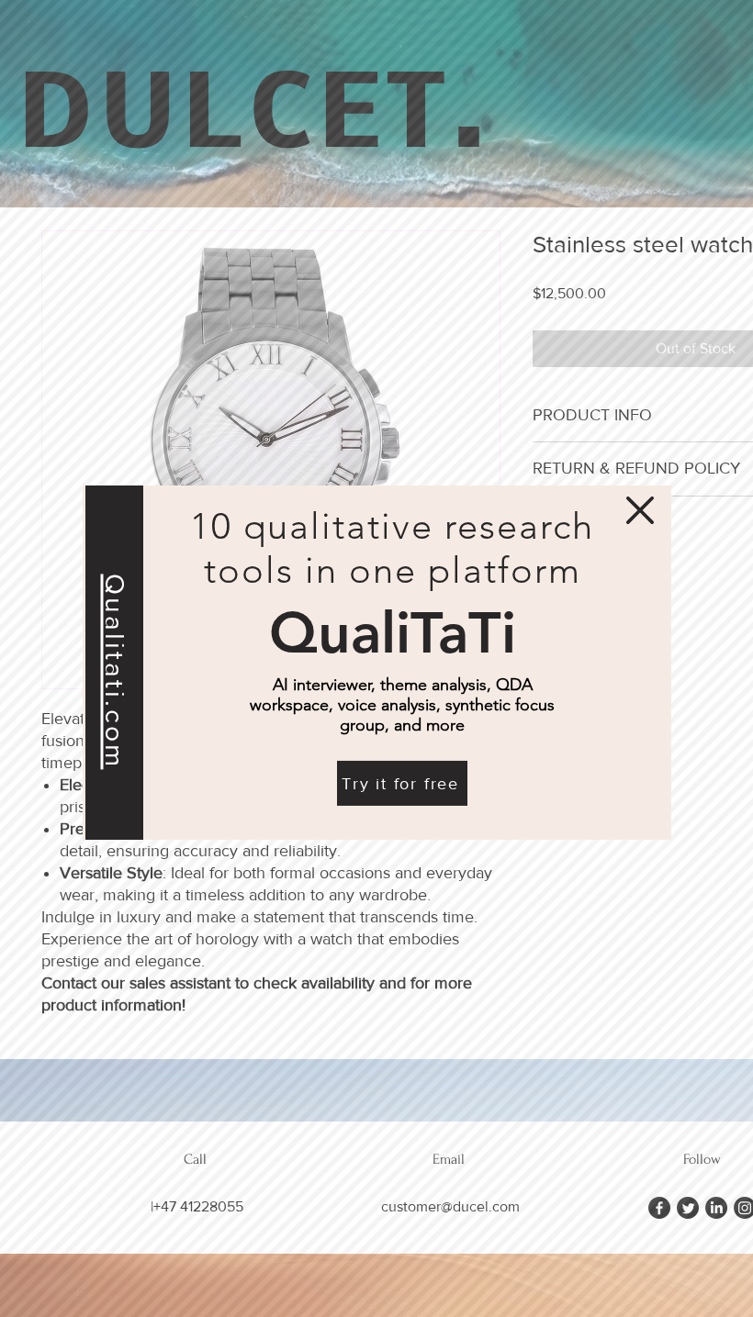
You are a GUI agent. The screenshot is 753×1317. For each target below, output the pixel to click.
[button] (640, 504)
